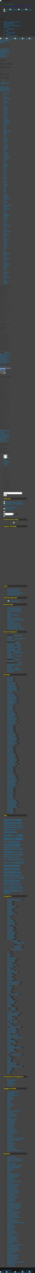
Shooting (12, 883)
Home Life (10, 975)
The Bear (10, 656)
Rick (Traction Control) (13, 1140)
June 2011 (10, 769)
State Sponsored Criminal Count (5, 89)
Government (11, 960)
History (9, 973)
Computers (10, 922)
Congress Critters (10, 829)
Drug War (7, 847)
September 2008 (12, 807)
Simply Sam (10, 1147)
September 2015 (12, 690)
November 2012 (12, 740)
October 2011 (11, 762)
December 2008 (12, 802)
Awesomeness (11, 906)
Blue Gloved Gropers (13, 824)
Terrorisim (10, 1049)
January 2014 (11, 716)
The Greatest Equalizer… (14, 608)
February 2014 (11, 714)
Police (7, 87)
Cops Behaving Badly (4, 355)
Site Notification (12, 1032)
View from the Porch (13, 1255)
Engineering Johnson (13, 1111)
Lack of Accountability (13, 863)
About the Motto (8, 24)
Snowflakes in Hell (12, 1241)
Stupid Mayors (11, 1042)
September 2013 (12, 723)
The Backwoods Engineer (14, 1245)
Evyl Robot (10, 1179)
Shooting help (11, 1028)
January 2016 (11, 685)
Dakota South (11, 1177)
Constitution (11, 924)
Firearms (8, 851)
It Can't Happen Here (13, 591)
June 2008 (10, 809)
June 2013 (10, 728)
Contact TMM (11, 32)
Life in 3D (10, 1202)
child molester (18, 827)
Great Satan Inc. (12, 1114)
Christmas (10, 920)
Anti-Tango (10, 1082)
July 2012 (10, 747)
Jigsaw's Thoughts (12, 1196)
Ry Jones (9, 1085)
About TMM (10, 29)
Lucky (8, 991)
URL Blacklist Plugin (13, 594)
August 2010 (11, 786)
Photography (11, 1001)
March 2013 (10, 733)
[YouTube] (28, 10)
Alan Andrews (11, 1080)
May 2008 (10, 810)
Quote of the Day (12, 1015)
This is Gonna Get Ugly (14, 609)
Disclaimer (7, 34)
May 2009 (10, 796)
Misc (8, 996)
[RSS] (5, 11)
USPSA (9, 1061)
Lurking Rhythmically (13, 1203)
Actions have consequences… (5, 50)
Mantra (22, 1270)
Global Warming (12, 958)
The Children (11, 1051)
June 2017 (10, 680)
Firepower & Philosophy (14, 1181)
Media (9, 992)
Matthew (9, 1126)
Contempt (14, 835)
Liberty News (11, 1124)
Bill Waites (10, 1099)
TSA (8, 1056)
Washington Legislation (14, 1066)
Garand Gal (10, 1183)
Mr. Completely (11, 1129)
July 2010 (10, 788)
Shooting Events (15, 1027)
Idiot (13, 862)
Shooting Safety (12, 1030)
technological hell (15, 885)
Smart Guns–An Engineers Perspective (4, 54)
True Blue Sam (11, 1251)
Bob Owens (10, 1169)
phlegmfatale (11, 649)
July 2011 (10, 767)
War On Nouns (11, 1065)
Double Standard (12, 844)
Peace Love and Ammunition (15, 1222)
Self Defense (11, 1018)
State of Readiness (12, 1035)
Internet (9, 980)
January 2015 (11, 695)
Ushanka (9, 1253)
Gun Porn (10, 967)
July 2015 (10, 692)
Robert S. (10, 1234)
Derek (9, 1107)
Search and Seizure (16, 949)
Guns (8, 968)
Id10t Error (10, 979)
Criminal (2, 359)
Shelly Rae (10, 1145)
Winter (9, 1068)
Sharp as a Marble (12, 1236)
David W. (9, 1105)
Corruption (3, 358)
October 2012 (11, 741)
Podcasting (10, 1003)
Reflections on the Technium (15, 1138)
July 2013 (10, 726)
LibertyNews (11, 645)
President (12, 878)
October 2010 (11, 783)
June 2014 (10, 707)
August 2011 (11, 766)
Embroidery (14, 1022)
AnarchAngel (11, 1093)
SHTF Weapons (11, 1238)
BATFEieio (10, 908)
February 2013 (11, 735)
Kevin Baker (10, 1123)
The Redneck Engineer (14, 1250)
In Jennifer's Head (12, 1193)
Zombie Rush (11, 1265)
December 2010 (12, 779)
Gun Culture (11, 961)
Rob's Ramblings (12, 1233)
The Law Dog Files (12, 1248)
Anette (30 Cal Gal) (12, 1095)
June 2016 (10, 681)
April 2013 (10, 731)
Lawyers (9, 987)
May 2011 (10, 771)
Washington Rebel (12, 1258)
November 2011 (12, 760)
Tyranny (13, 887)
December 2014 (12, 697)
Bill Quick (10, 1097)
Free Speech (11, 937)
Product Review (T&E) (13, 1013)
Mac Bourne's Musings (14, 1205)
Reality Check (11, 1226)
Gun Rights (14, 941)
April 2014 (10, 710)
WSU (8, 1071)
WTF (8, 1073)
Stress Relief (11, 1040)
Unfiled (9, 1058)
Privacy (9, 1011)
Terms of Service (12, 36)
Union (9, 1059)
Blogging (10, 911)
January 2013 (11, 736)
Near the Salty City (12, 1131)
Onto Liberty (11, 1219)
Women (9, 1070)
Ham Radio (10, 970)
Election (13, 1008)
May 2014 (10, 709)
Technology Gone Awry (14, 1047)
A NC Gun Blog (11, 1157)
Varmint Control (12, 1063)
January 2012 (11, 757)
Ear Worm (10, 927)
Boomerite (20, 825)
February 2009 (11, 800)
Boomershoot (8, 827)
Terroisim (6, 887)
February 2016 (11, 683)
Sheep (9, 1023)
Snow (8, 1034)
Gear (8, 956)
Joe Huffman (11, 1083)
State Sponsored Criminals (15, 593)
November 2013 (12, 719)
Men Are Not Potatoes (13, 1212)
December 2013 (12, 717)
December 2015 (12, 686)
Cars (8, 917)
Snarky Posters (11, 1239)
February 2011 (11, 776)
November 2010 (12, 781)
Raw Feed (19, 502)
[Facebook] (21, 10)
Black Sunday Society (13, 1167)
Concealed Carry (19, 942)
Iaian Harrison (11, 1116)
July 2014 (10, 705)
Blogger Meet (15, 994)
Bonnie (9, 1100)
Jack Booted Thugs (12, 984)
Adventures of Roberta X (14, 1159)
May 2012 (10, 750)
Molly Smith (10, 1128)
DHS (8, 925)
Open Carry (17, 948)
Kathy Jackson (11, 1198)
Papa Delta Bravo (12, 1220)
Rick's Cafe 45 (11, 1231)
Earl (8, 1109)
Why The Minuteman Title (11, 22)
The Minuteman (8, 4)
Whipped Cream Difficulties (15, 1262)
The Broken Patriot (12, 1246)
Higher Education (12, 972)
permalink (3, 366)
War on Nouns (11, 890)
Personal (9, 999)
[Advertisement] (14, 556)
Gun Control (18, 946)
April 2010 (10, 793)
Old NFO (9, 638)
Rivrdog (9, 1142)
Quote (21, 877)
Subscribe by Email (11, 507)
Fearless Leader (16, 849)
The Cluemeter (11, 1148)
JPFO (8, 985)
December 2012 (12, 738)
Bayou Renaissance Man (14, 1165)
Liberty (9, 989)
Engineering (11, 932)
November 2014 (12, 698)
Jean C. (9, 1117)
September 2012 (12, 743)
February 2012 (11, 755)
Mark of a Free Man (13, 1208)
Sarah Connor (11, 1143)
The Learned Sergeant (14, 1150)
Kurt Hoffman (11, 1200)
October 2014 (11, 700)
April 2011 (10, 772)
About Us (6, 27)
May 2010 (10, 791)
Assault (2, 42)
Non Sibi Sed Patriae (13, 1217)
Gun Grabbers (11, 965)
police (4, 363)
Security (7, 883)
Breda (9, 1172)
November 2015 (12, 688)
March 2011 (10, 774)
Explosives (7, 849)
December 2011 (12, 759)
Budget (9, 915)
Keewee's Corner (12, 1119)
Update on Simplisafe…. (14, 618)
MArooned (10, 1210)
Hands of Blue (13, 859)
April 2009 (10, 798)
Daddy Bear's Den (12, 1176)
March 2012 (10, 753)
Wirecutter (10, 1263)
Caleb (9, 1102)
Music (9, 997)
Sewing (9, 1020)
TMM (3, 82)
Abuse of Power (13, 819)
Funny (9, 954)
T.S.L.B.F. (9, 1243)
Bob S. (9, 1171)
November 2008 (12, 803)
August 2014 (11, 704)
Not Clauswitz (11, 1133)
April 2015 (10, 693)
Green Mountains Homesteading (12, 1187)
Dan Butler (10, 1104)
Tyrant (20, 887)
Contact (6, 30)
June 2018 (10, 678)
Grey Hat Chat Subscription (12, 25)
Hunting (9, 977)
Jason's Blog (10, 1195)
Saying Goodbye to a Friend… (13, 643)
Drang (9, 652)
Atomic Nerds (11, 1164)
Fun (8, 953)
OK (5, 495)
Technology (10, 1046)
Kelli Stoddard (11, 1121)
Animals (9, 901)
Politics (9, 1006)
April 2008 (10, 812)
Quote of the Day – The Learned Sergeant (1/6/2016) (15, 627)
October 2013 (11, 721)
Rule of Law (9, 880)
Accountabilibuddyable (14, 899)
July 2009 (10, 795)
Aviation (9, 905)
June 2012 (10, 748)
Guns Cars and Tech (13, 1191)
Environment (11, 934)
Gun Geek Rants (12, 1190)
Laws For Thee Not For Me (5, 361)
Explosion (17, 847)
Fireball (15, 852)
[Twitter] (7, 10)
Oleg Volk (10, 1136)
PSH (17, 878)
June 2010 (10, 790)
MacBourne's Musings (14, 1207)
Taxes (8, 1044)
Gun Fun (9, 963)
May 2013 (10, 729)
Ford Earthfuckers (16, 1054)
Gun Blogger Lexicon (13, 589)
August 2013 (11, 724)
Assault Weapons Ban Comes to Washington (13, 624)
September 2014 (12, 702)
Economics (10, 929)
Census (9, 918)
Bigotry (9, 910)
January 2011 (11, 778)
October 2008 (11, 805)
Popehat (9, 1224)
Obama (13, 1010)
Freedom (20, 852)
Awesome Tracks (11, 822)
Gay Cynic (10, 1112)
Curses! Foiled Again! (13, 1174)
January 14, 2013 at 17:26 (7, 462)
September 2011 (12, 764)
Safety (17, 880)
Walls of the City (12, 1257)
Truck (8, 1053)
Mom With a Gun (12, 1214)
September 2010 (12, 784)
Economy (12, 847)
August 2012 (11, 745)
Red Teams (10, 1229)
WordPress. (29, 1270)
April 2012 (10, 752)
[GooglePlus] (14, 10)
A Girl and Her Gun (13, 1092)
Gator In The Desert (13, 1184)
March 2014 (10, 712)
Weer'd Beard (11, 1260)
